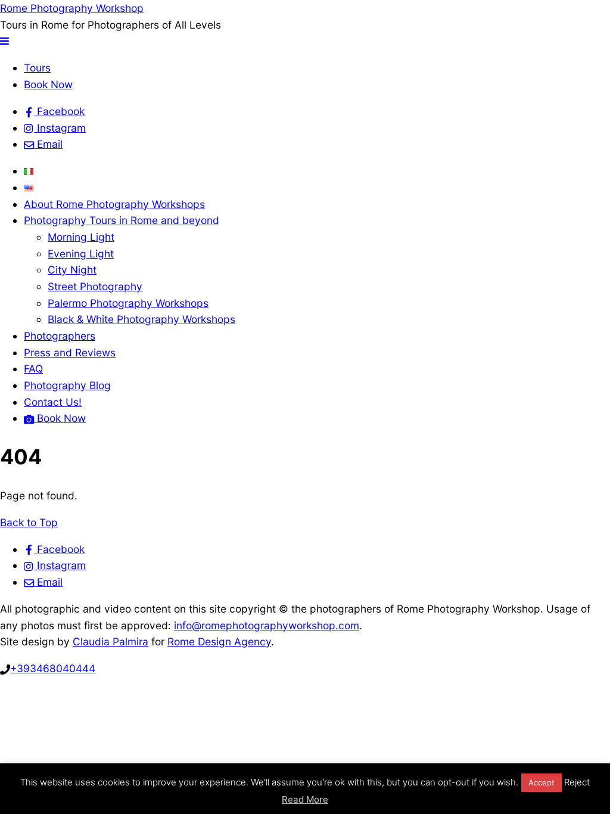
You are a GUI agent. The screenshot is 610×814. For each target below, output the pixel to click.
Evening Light (81, 253)
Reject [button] (577, 782)
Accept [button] (541, 782)
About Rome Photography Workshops (114, 204)
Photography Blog (67, 385)
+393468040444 (52, 668)
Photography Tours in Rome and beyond (121, 220)
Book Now (48, 84)
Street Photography (95, 286)
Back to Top (29, 522)
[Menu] (4, 41)
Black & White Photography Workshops (141, 319)
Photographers (59, 336)
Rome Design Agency (219, 641)
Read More (305, 799)
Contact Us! (53, 402)
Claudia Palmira (110, 641)
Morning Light (81, 237)
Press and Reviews (70, 352)
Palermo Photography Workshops (128, 303)
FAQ (33, 368)
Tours (37, 67)
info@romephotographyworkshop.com (266, 625)
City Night (72, 269)
